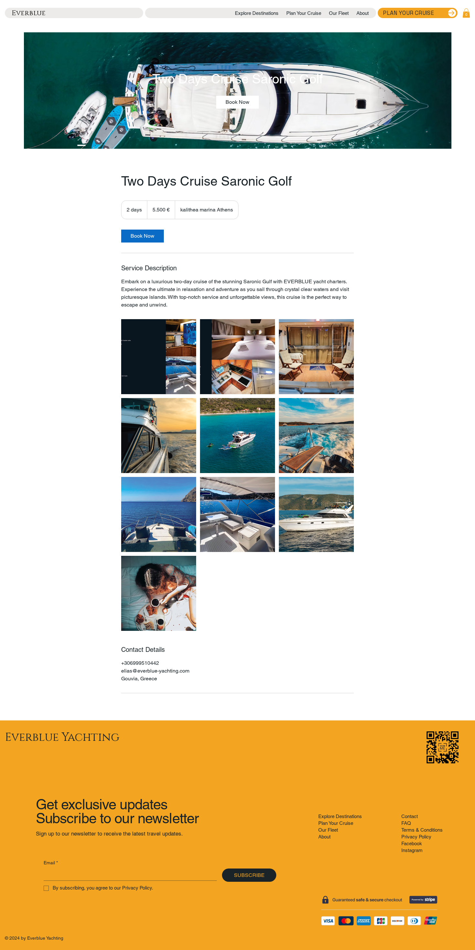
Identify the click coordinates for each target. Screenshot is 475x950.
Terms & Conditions (422, 830)
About (324, 836)
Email (51, 862)
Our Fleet (328, 830)
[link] (237, 102)
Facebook (411, 843)
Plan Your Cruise (335, 823)
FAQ (406, 823)
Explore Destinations (340, 816)
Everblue (29, 13)
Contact (409, 816)
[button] (466, 13)
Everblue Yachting (62, 737)
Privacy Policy (416, 836)
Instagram (412, 850)
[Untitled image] (158, 356)
